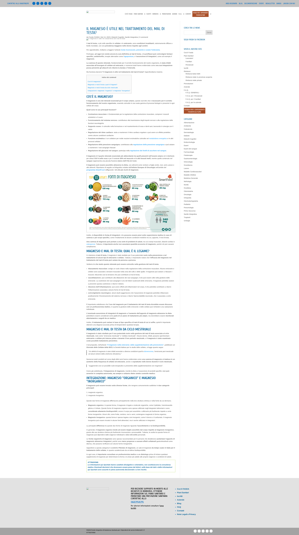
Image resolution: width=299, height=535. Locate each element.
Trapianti (187, 217)
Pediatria (187, 204)
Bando (278, 4)
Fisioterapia (188, 155)
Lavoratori (189, 58)
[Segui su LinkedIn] (37, 3)
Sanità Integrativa (131, 37)
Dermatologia (189, 132)
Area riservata (231, 4)
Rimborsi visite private (194, 80)
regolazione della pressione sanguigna (148, 144)
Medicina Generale (191, 178)
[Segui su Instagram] (49, 3)
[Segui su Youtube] (41, 3)
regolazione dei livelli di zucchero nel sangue (148, 151)
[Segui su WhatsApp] (45, 3)
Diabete (187, 136)
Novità (186, 185)
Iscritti (148, 14)
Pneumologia (189, 207)
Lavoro (186, 168)
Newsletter (270, 4)
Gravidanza (188, 165)
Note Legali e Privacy (186, 514)
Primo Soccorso (190, 211)
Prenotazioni (166, 14)
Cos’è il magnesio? (94, 81)
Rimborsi (155, 14)
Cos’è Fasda (128, 14)
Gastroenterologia (190, 158)
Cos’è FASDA (183, 489)
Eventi (261, 4)
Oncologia (187, 194)
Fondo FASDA (94, 37)
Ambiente (187, 126)
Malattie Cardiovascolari (193, 172)
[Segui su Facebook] (33, 3)
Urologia (187, 221)
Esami (186, 145)
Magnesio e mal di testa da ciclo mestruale (103, 87)
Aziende (174, 14)
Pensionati (189, 65)
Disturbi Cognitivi (118, 37)
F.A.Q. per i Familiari (193, 99)
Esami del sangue (190, 149)
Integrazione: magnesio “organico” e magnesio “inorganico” (109, 91)
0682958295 (137, 502)
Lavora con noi (289, 4)
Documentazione (250, 4)
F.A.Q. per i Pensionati (194, 96)
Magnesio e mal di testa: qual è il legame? (102, 84)
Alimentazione (189, 123)
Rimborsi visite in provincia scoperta (199, 77)
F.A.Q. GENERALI (192, 93)
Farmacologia (189, 152)
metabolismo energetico (158, 138)
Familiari (189, 61)
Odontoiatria (188, 191)
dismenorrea (148, 351)
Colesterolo (188, 129)
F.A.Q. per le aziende (193, 102)
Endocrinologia (189, 142)
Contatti (188, 14)
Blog (241, 4)
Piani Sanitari (138, 14)
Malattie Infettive (190, 175)
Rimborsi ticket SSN (193, 74)
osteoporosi (90, 244)
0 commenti (143, 37)
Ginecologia (188, 162)
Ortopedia (187, 198)
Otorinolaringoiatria (191, 201)
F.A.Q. (180, 14)
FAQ (179, 507)
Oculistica (187, 188)
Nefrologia (187, 181)
